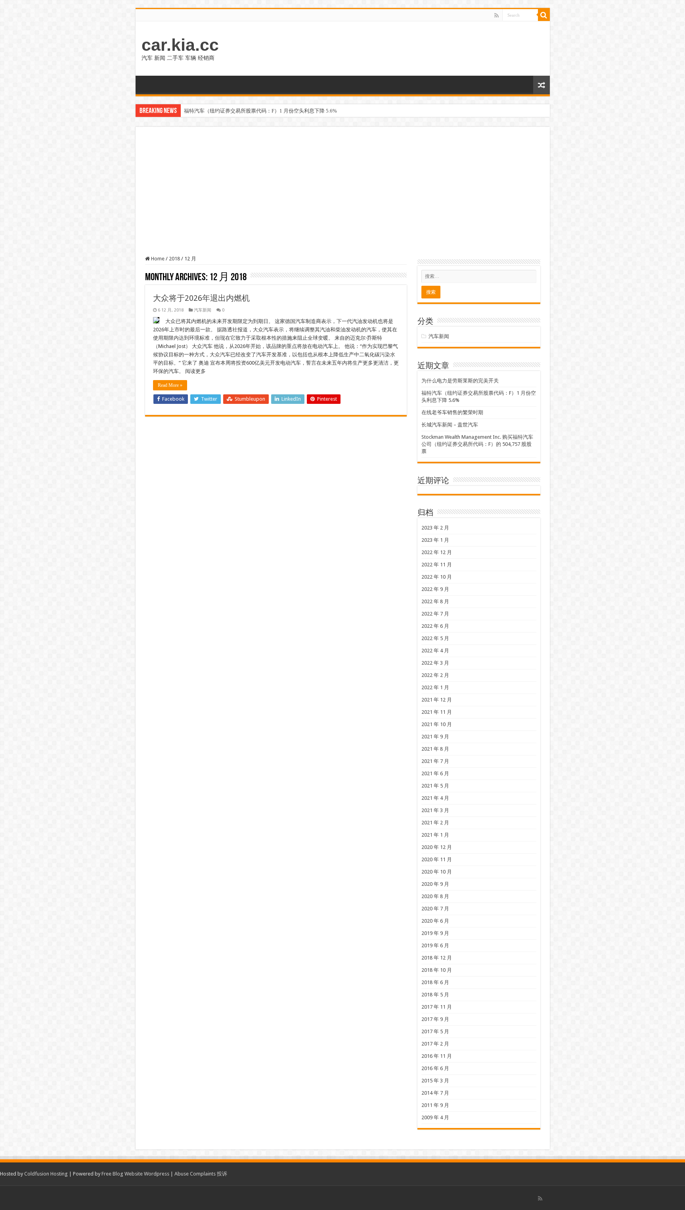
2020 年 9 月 (435, 884)
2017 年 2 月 (435, 1044)
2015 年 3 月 (435, 1081)
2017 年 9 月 (435, 1019)
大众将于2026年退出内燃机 (201, 298)
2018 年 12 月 (436, 958)
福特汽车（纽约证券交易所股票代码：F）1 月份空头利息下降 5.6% (260, 111)
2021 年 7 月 (435, 761)
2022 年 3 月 (435, 663)
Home (157, 259)
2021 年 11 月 (436, 712)
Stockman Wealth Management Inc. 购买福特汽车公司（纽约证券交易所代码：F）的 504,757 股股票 (477, 444)
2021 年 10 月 (436, 724)
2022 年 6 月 (435, 626)
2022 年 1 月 (435, 687)
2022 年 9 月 (435, 589)
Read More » (170, 385)
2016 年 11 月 (436, 1056)
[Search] (544, 15)
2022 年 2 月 (435, 675)
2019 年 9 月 (435, 933)
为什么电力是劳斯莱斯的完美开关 (460, 381)
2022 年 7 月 (435, 614)
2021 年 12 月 (436, 700)
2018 (174, 259)
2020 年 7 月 (435, 909)
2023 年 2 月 (435, 528)
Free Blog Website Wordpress (135, 1174)
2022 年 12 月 (436, 552)
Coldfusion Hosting (46, 1174)
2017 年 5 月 (435, 1031)
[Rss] (496, 15)
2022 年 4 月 (435, 651)
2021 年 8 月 (435, 749)
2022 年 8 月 (435, 601)
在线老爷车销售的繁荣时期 (452, 412)
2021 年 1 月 (435, 835)
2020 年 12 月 (436, 847)
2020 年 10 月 (436, 872)
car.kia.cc (180, 44)
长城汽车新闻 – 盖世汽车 (449, 425)
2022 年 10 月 (436, 577)
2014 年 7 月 (435, 1093)
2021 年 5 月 (435, 786)
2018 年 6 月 (435, 982)
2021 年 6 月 (435, 773)
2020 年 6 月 (435, 921)
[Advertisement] (342, 195)
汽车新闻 (202, 310)
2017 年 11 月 (436, 1007)
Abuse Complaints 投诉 (200, 1174)
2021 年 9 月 (435, 737)
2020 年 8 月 (435, 896)
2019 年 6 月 (435, 945)
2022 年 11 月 (436, 565)
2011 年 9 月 (435, 1105)
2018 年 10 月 (436, 970)
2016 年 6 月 (435, 1068)
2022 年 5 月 (435, 638)
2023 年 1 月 (435, 540)
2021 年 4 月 (435, 798)
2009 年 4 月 (435, 1117)
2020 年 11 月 (436, 859)
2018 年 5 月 (435, 995)
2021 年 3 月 (435, 810)
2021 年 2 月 (435, 823)
